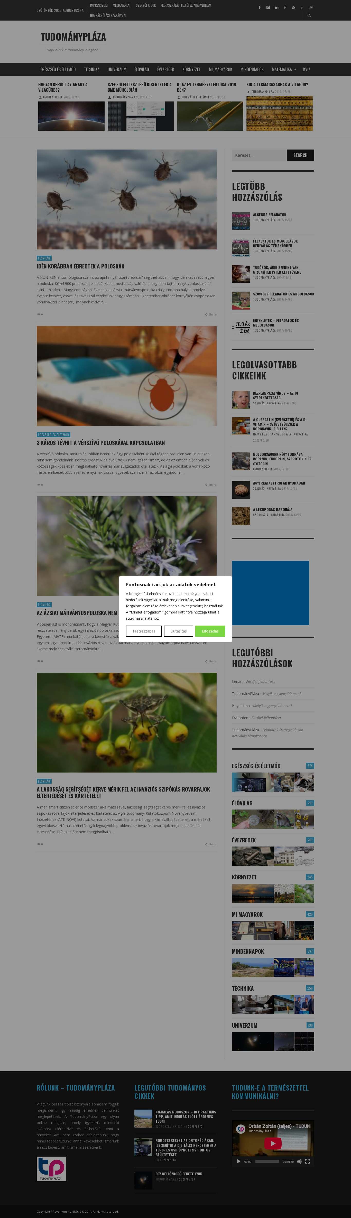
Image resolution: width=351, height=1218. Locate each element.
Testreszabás (143, 631)
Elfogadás (210, 631)
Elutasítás (178, 631)
